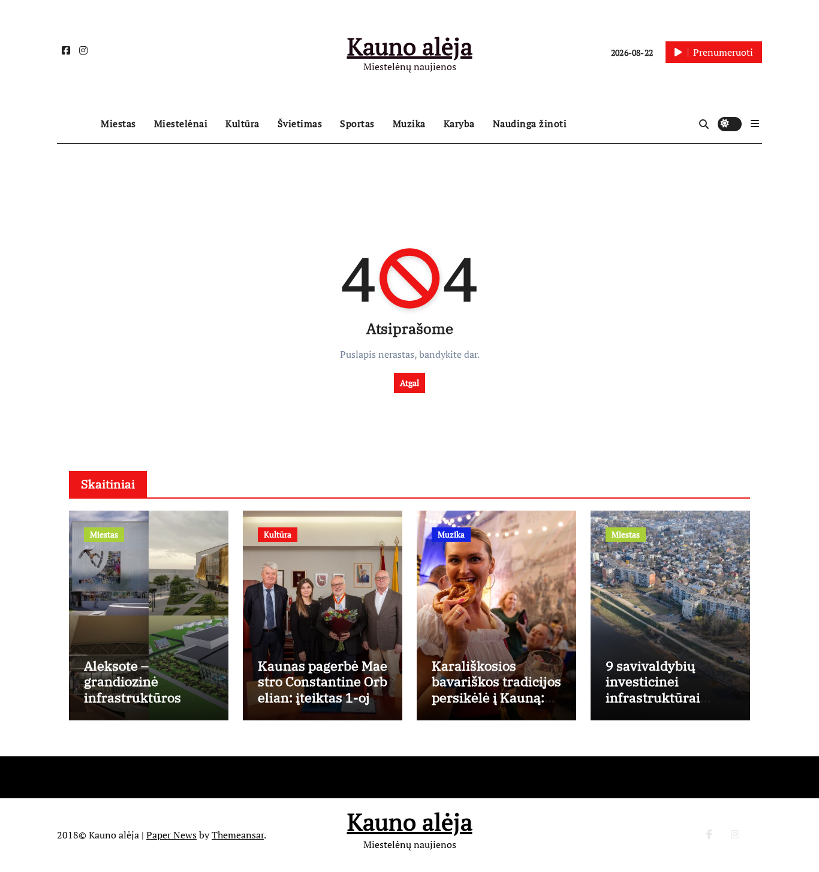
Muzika (409, 123)
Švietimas (300, 123)
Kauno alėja (409, 46)
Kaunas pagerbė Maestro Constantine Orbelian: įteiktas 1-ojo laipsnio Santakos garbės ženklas (322, 697)
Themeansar (238, 834)
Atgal (409, 382)
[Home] (76, 124)
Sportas (357, 123)
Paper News (171, 834)
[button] (755, 123)
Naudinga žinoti (530, 123)
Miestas (118, 123)
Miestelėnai (181, 123)
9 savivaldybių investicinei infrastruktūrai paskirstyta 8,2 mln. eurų (668, 697)
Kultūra (242, 123)
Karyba (459, 123)
